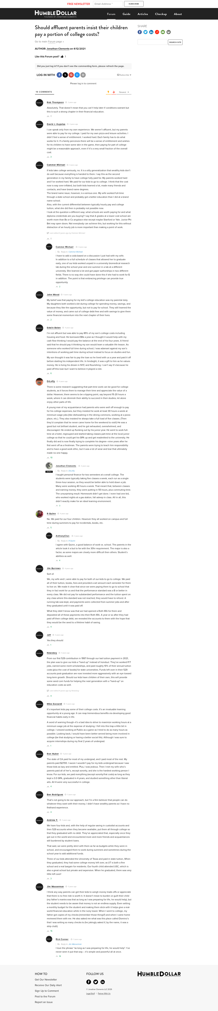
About (178, 14)
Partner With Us (104, 993)
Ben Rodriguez (55, 794)
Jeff (49, 635)
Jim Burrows (54, 568)
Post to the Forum (45, 996)
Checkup (161, 14)
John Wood (53, 294)
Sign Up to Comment (47, 990)
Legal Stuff (90, 993)
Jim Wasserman (55, 886)
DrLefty (51, 381)
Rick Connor (62, 939)
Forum (111, 14)
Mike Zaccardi (54, 704)
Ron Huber (53, 753)
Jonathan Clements (58, 48)
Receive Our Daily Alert (48, 985)
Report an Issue (44, 1002)
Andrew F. (52, 820)
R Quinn (51, 513)
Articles (143, 14)
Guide (127, 14)
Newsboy (52, 653)
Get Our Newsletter (46, 979)
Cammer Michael (56, 164)
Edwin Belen (54, 327)
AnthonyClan (62, 536)
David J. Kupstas (56, 124)
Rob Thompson (55, 102)
